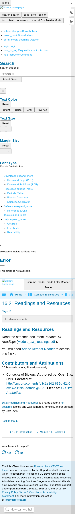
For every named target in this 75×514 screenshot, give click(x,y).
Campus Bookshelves (46, 294)
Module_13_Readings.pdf (36, 342)
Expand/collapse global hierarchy (6, 294)
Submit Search (10, 79)
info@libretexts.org (15, 499)
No (21, 452)
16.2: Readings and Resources (20, 402)
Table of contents (17, 319)
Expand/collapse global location (71, 293)
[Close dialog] (2, 265)
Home (19, 294)
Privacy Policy (10, 492)
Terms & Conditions (30, 492)
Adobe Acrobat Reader (39, 349)
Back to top (8, 421)
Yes (9, 452)
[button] (13, 228)
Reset (5, 104)
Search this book (9, 67)
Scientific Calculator (18, 201)
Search (7, 510)
